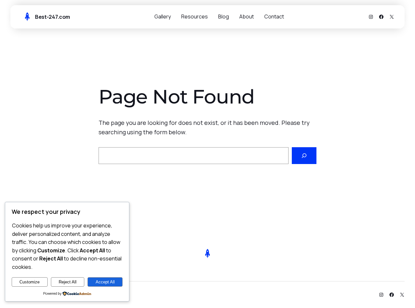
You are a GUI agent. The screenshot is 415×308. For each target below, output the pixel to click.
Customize (29, 282)
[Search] (304, 155)
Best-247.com (52, 16)
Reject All (68, 282)
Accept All (105, 282)
